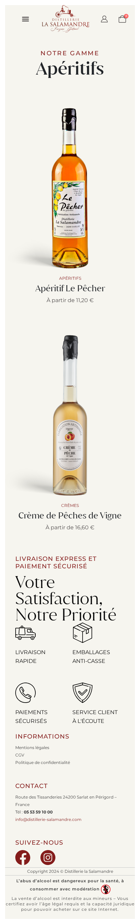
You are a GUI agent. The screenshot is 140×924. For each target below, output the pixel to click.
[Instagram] (47, 857)
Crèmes (70, 505)
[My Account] (104, 19)
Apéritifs (70, 68)
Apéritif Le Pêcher (70, 288)
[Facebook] (22, 857)
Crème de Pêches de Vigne (70, 515)
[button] (25, 18)
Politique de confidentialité (42, 762)
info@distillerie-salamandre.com (48, 819)
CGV (19, 755)
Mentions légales (32, 747)
